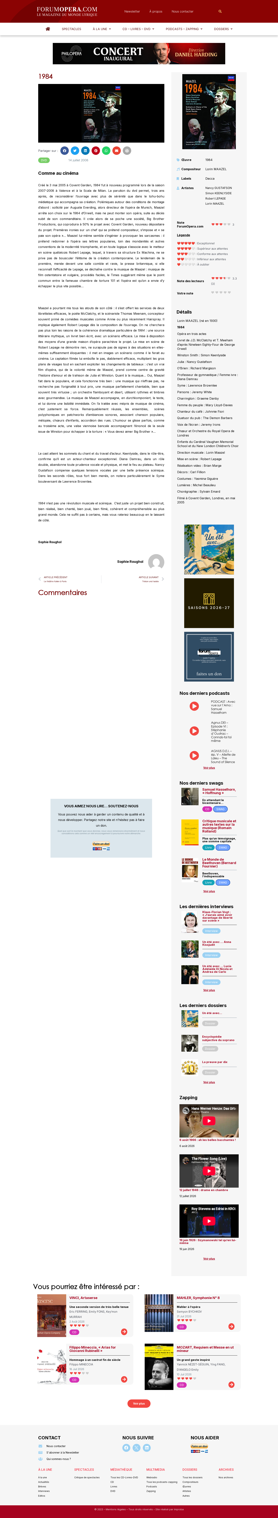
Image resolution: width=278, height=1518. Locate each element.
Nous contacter (182, 11)
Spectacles (71, 29)
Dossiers (221, 29)
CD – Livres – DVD (137, 29)
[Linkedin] (147, 1448)
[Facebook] (126, 1448)
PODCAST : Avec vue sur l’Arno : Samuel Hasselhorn (223, 707)
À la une (100, 29)
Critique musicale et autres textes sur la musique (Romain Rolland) (219, 826)
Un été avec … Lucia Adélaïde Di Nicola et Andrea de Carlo (217, 969)
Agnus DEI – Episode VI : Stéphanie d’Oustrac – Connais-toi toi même (221, 732)
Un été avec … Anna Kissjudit (216, 943)
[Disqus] (101, 647)
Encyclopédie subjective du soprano (218, 1038)
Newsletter (132, 11)
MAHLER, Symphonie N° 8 (198, 1298)
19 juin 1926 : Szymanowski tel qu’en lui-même (207, 1241)
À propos (155, 11)
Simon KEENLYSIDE (218, 193)
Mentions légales (116, 1509)
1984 (209, 160)
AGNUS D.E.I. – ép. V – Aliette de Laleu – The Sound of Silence (223, 756)
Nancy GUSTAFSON (218, 188)
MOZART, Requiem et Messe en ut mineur (205, 1349)
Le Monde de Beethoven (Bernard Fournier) (219, 862)
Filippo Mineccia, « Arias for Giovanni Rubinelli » (92, 1349)
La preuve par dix (214, 1062)
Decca (209, 178)
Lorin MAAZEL (216, 169)
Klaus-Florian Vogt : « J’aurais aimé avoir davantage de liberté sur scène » (217, 916)
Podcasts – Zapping (182, 29)
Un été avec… (212, 1013)
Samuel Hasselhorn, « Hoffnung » (219, 791)
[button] (102, 29)
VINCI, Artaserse (83, 1298)
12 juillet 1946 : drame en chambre (203, 1190)
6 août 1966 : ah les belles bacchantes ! (207, 1140)
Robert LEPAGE (215, 198)
